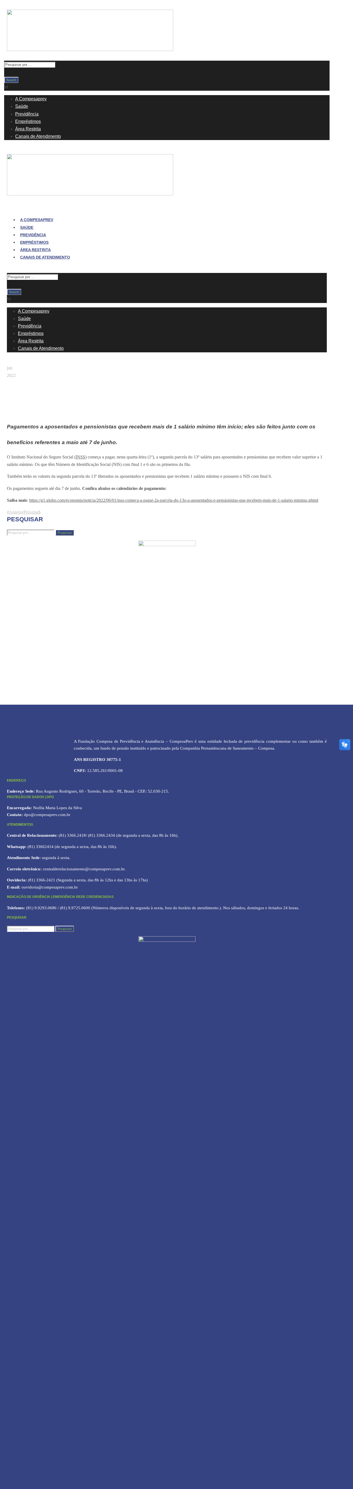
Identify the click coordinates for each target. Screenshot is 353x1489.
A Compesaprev (31, 98)
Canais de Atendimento (38, 136)
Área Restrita (28, 129)
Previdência (27, 114)
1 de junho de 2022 (26, 412)
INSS (80, 457)
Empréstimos (28, 121)
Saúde (21, 106)
